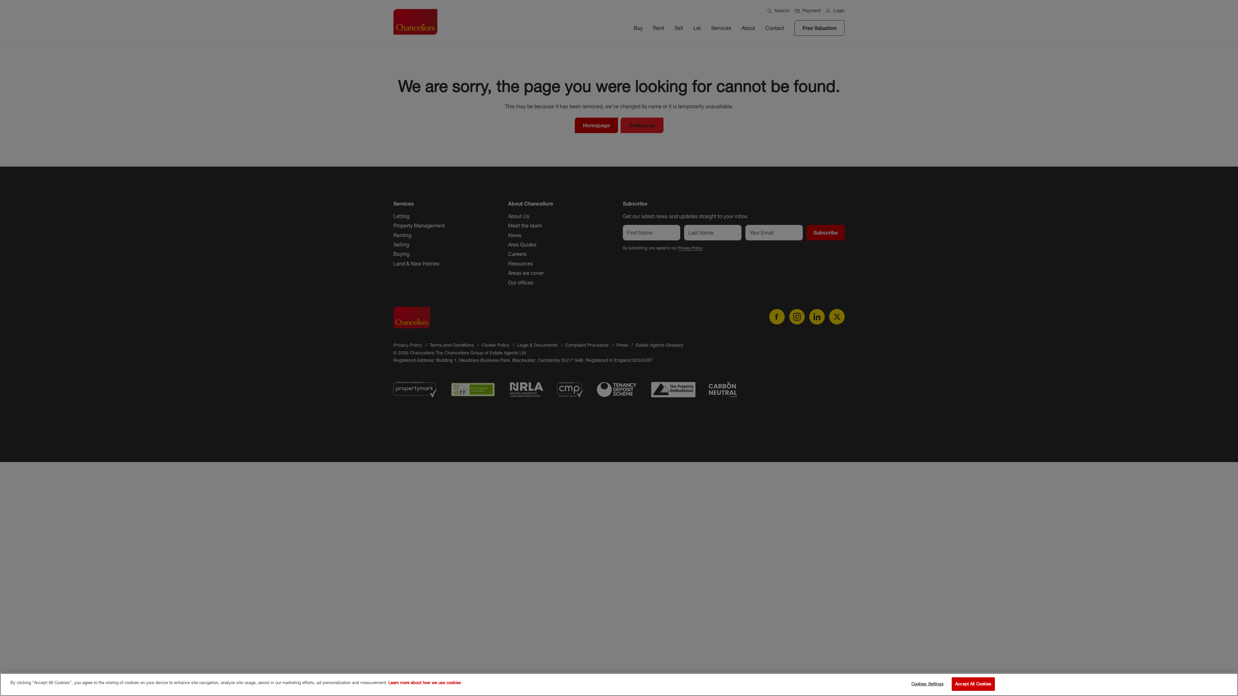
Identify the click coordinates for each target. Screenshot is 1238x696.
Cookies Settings (927, 683)
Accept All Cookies (973, 683)
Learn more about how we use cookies (424, 682)
